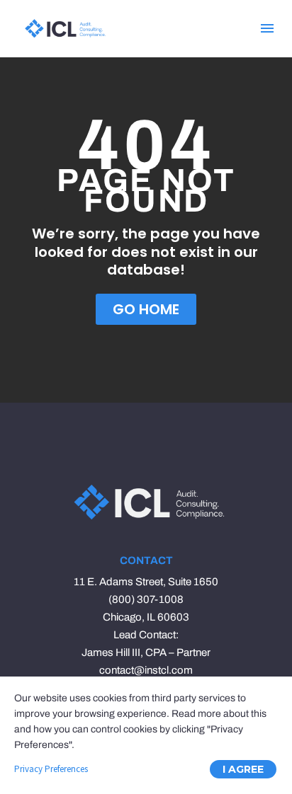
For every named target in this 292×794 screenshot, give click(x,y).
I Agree (243, 769)
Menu (267, 28)
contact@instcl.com (146, 670)
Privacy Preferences (51, 769)
